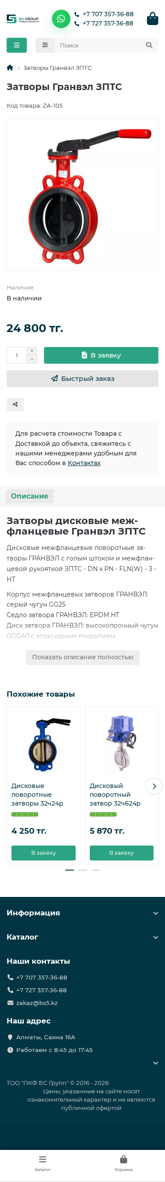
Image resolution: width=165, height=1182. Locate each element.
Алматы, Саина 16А (45, 1037)
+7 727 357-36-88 (108, 23)
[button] (11, 786)
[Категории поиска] (45, 45)
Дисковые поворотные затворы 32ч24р (37, 794)
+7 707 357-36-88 (108, 14)
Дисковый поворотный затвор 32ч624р (115, 794)
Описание (29, 496)
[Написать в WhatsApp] (61, 19)
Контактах (84, 463)
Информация (33, 912)
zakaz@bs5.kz (37, 1002)
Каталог (22, 937)
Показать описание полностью (82, 657)
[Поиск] (149, 45)
